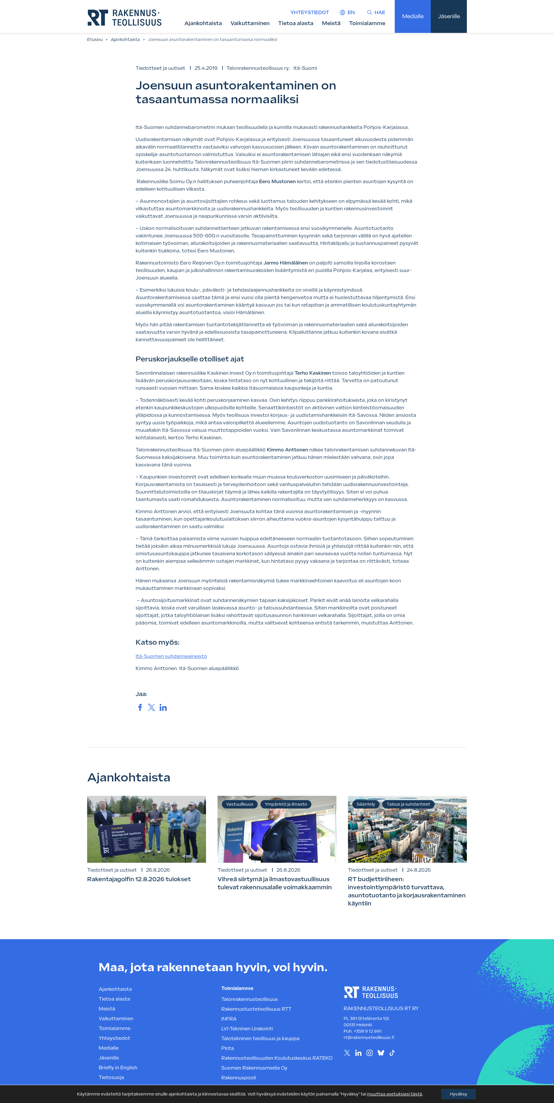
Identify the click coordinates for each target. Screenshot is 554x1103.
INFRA (229, 1019)
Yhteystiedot (310, 12)
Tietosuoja (111, 1077)
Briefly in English (118, 1067)
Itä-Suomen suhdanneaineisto (171, 656)
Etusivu (95, 39)
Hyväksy (458, 1094)
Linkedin (358, 1052)
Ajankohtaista (203, 23)
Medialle (413, 16)
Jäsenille (449, 16)
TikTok (392, 1052)
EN (351, 12)
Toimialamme (367, 23)
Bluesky (380, 1052)
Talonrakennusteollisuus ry (258, 68)
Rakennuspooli (238, 1078)
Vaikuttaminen (250, 23)
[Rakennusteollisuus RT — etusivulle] (124, 17)
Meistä (331, 23)
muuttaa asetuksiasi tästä (394, 1094)
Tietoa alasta (295, 23)
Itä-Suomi (305, 68)
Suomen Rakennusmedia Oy (254, 1068)
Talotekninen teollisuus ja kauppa (260, 1038)
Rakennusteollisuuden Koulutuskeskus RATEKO (276, 1058)
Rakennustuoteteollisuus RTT (256, 1009)
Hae (380, 12)
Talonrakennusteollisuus (249, 999)
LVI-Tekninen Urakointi (247, 1028)
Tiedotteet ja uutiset (160, 68)
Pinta (227, 1048)
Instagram (369, 1052)
